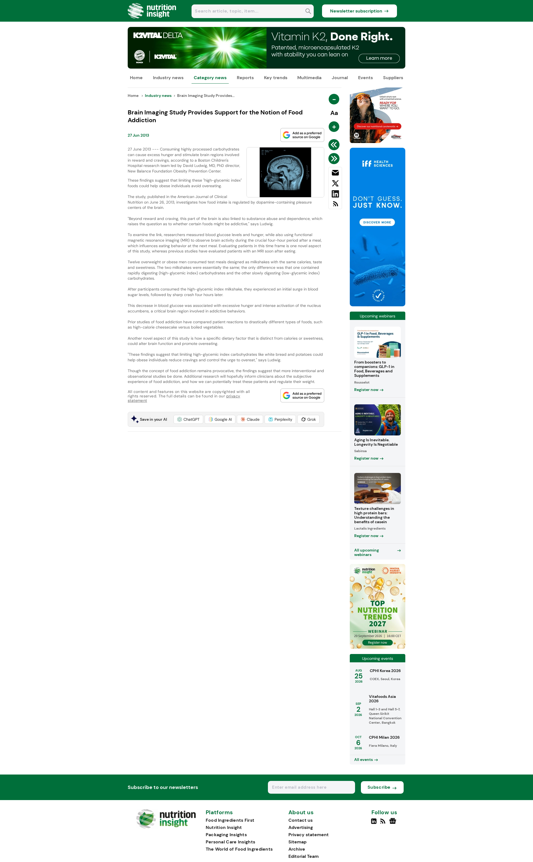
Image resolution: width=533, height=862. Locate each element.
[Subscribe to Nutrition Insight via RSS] (335, 206)
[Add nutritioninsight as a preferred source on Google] (302, 135)
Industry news (168, 77)
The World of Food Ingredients (239, 849)
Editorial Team (303, 856)
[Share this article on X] (335, 184)
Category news (210, 77)
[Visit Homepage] (152, 20)
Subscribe (379, 787)
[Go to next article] (334, 158)
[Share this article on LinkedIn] (335, 195)
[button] (188, 419)
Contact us (300, 820)
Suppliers (393, 77)
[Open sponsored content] (266, 67)
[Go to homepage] (166, 827)
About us (301, 812)
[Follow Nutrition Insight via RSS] (383, 823)
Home (136, 77)
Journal (340, 77)
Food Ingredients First (230, 820)
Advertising (300, 827)
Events (365, 77)
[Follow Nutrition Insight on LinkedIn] (374, 823)
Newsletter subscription (356, 11)
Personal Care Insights (230, 842)
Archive (296, 849)
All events (363, 759)
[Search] (308, 12)
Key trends (275, 77)
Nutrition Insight (224, 827)
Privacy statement (308, 834)
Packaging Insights (226, 834)
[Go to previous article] (334, 144)
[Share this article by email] (335, 174)
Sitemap (297, 842)
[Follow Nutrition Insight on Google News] (393, 823)
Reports (245, 77)
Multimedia (309, 77)
